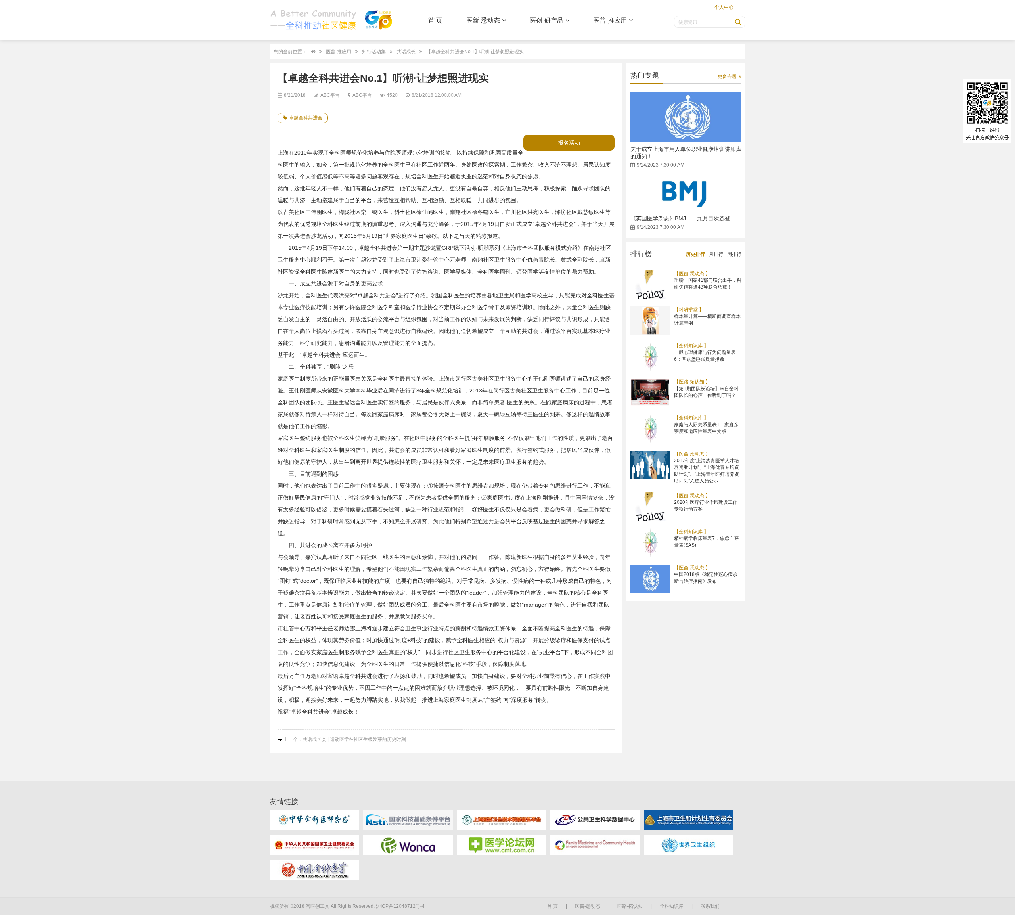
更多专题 (727, 76)
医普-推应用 (610, 20)
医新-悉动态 (483, 20)
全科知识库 (672, 906)
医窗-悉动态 (587, 906)
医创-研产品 (546, 20)
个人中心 (723, 7)
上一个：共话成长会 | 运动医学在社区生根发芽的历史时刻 (344, 739)
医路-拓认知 (630, 906)
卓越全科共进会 (305, 118)
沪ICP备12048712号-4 (400, 906)
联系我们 (710, 906)
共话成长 (406, 51)
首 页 (435, 20)
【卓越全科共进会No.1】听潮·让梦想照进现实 (475, 51)
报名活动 (569, 143)
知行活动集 (374, 51)
